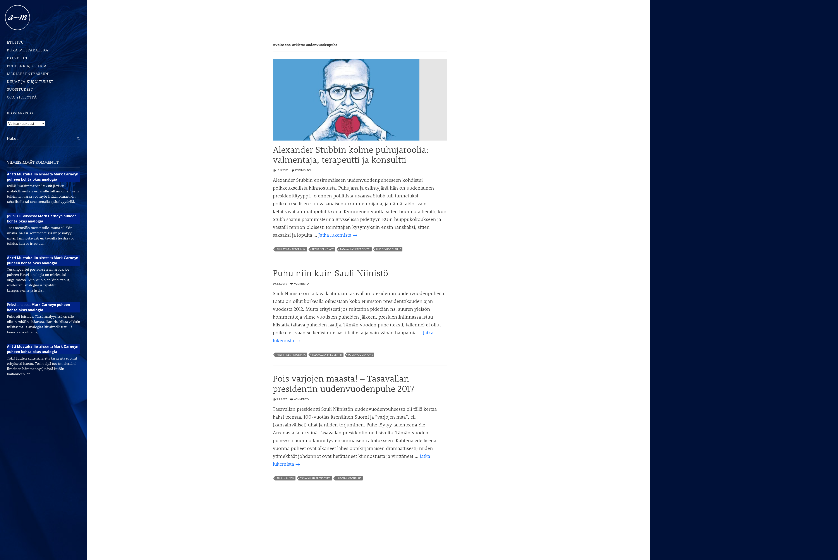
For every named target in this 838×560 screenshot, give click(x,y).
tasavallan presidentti (355, 249)
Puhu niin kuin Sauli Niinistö (330, 272)
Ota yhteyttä (22, 97)
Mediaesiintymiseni (28, 73)
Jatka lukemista (337, 235)
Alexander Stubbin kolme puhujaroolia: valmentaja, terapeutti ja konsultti (351, 154)
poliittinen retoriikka (291, 249)
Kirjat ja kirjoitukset (30, 81)
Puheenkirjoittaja (26, 65)
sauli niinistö (285, 478)
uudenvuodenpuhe (388, 249)
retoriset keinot (323, 249)
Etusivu (15, 42)
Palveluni (18, 57)
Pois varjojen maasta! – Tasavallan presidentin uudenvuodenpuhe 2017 (343, 383)
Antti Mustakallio (22, 174)
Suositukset (20, 89)
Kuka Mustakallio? (27, 50)
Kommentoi (303, 170)
